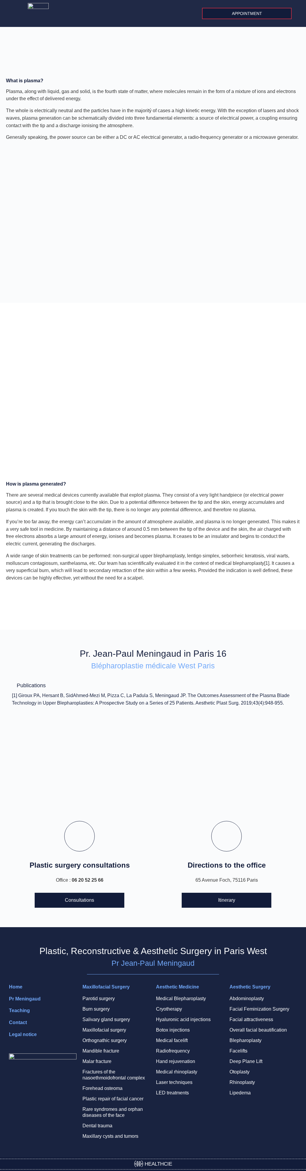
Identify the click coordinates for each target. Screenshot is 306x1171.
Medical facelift (172, 1040)
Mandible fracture (100, 1050)
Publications (31, 685)
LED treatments (172, 1092)
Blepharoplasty (245, 1040)
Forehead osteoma (102, 1088)
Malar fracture (96, 1061)
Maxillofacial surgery (104, 1029)
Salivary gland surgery (106, 1019)
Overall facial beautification (258, 1029)
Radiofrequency (173, 1050)
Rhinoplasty (242, 1082)
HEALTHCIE (157, 1164)
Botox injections (173, 1029)
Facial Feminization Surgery (259, 1009)
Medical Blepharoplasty (181, 998)
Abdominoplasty (247, 998)
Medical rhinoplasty (176, 1071)
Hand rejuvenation (175, 1061)
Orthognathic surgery (104, 1040)
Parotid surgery (98, 998)
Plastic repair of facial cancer (112, 1098)
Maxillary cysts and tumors (110, 1136)
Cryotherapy (169, 1009)
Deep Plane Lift (246, 1061)
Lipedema (240, 1092)
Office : (79, 880)
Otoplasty (240, 1071)
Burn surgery (96, 1009)
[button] (296, 14)
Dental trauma (97, 1125)
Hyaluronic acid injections (183, 1019)
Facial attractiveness (251, 1019)
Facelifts (238, 1050)
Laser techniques (174, 1082)
